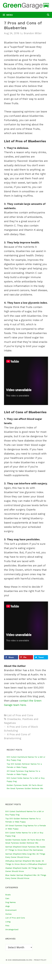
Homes (8, 914)
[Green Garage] (26, 5)
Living (7, 922)
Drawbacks (14, 719)
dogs (7, 906)
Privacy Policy (40, 960)
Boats (8, 895)
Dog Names (10, 902)
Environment (11, 910)
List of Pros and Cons (20, 715)
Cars (7, 898)
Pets (7, 925)
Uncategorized (11, 929)
